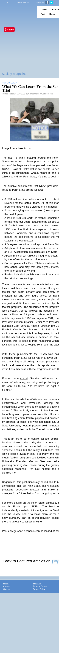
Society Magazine (14, 73)
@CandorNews (46, 94)
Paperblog (17, 12)
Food (43, 14)
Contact (6, 586)
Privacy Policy (39, 589)
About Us (37, 583)
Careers (6, 589)
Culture (44, 9)
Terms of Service (40, 586)
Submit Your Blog (23, 2)
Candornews (34, 94)
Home (6, 2)
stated (24, 378)
